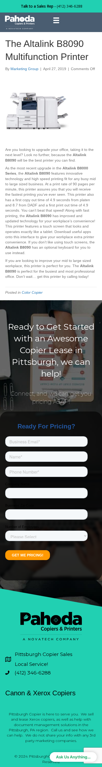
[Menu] (56, 20)
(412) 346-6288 (69, 6)
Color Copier (32, 292)
